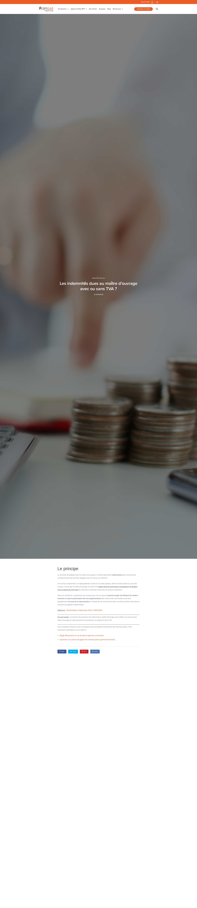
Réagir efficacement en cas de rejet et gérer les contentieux (82, 635)
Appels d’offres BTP (78, 9)
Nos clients (93, 9)
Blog (109, 9)
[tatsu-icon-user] (152, 2)
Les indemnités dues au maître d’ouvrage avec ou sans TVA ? (98, 286)
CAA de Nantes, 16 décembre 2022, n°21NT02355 (84, 610)
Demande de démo (143, 9)
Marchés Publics (98, 278)
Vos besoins (62, 9)
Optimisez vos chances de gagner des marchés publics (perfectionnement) (87, 639)
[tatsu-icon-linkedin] (157, 2)
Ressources (117, 9)
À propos (102, 9)
